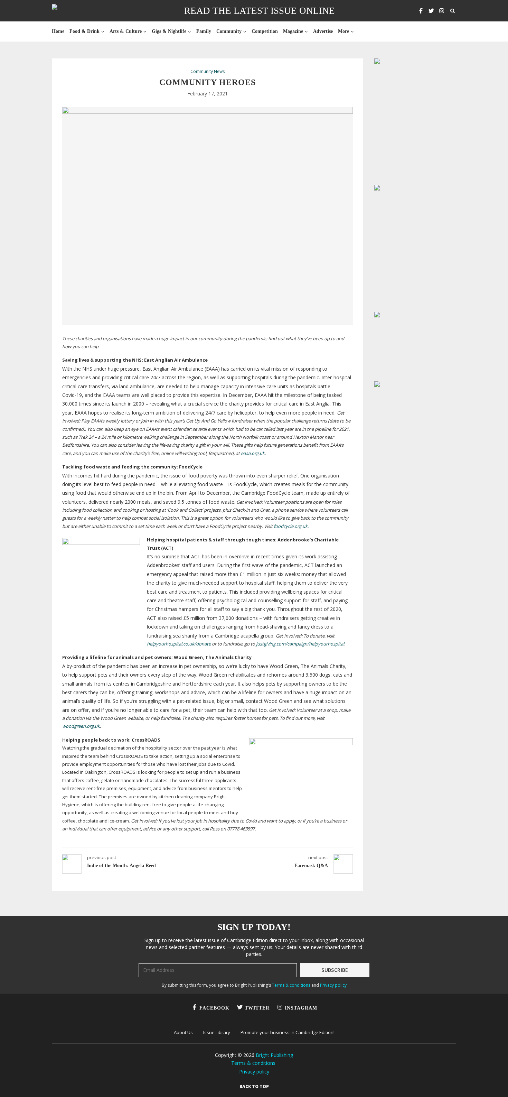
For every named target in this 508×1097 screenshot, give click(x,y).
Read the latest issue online (259, 11)
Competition (265, 31)
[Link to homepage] (76, 10)
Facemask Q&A (311, 865)
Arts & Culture (126, 31)
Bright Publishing (274, 1055)
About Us (183, 1032)
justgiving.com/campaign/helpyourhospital (300, 644)
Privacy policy (333, 985)
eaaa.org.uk (252, 453)
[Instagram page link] (441, 10)
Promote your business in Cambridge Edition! (288, 1032)
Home (58, 31)
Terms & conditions (291, 985)
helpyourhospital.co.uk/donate (179, 644)
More (343, 31)
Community (229, 31)
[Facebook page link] (420, 10)
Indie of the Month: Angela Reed (121, 865)
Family (203, 31)
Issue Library (216, 1032)
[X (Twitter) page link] (431, 10)
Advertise (323, 31)
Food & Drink (84, 31)
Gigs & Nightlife (169, 31)
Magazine (293, 31)
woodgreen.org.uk (81, 726)
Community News (207, 71)
